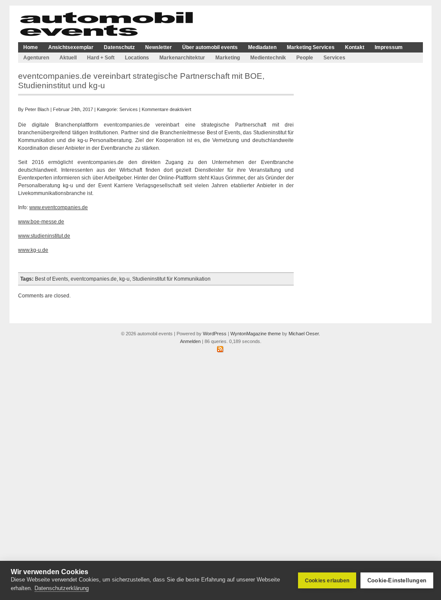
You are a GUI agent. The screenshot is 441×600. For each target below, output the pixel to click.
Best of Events (51, 279)
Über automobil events (210, 47)
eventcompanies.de (94, 279)
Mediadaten (262, 47)
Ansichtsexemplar (70, 47)
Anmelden (190, 341)
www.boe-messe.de (41, 222)
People (304, 58)
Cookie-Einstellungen (396, 580)
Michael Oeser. (304, 333)
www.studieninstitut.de (44, 236)
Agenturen (36, 58)
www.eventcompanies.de (58, 207)
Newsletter (158, 47)
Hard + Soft (101, 58)
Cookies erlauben (327, 581)
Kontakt (354, 47)
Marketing (227, 58)
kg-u (124, 279)
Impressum (389, 47)
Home (30, 47)
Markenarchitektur (182, 58)
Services (334, 58)
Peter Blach (37, 109)
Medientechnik (268, 58)
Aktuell (68, 58)
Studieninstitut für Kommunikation (171, 279)
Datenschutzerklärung (61, 588)
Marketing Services (311, 47)
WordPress (215, 333)
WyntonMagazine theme (255, 333)
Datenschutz (119, 47)
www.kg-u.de (33, 250)
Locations (137, 58)
